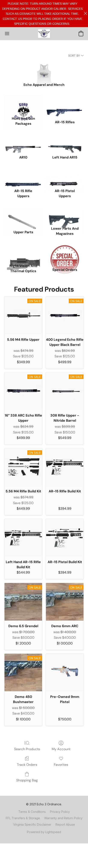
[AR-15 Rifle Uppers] (23, 177)
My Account (61, 749)
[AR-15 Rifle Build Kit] (65, 467)
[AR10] (23, 142)
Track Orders (27, 764)
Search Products (27, 749)
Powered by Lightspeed (44, 832)
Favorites (61, 764)
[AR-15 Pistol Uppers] (65, 177)
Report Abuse (65, 824)
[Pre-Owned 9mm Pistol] (65, 672)
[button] (44, 33)
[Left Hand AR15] (65, 142)
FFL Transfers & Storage (23, 818)
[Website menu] (7, 34)
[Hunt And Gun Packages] (23, 104)
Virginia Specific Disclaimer (32, 824)
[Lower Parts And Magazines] (65, 214)
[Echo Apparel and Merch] (44, 69)
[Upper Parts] (23, 214)
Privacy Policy (60, 811)
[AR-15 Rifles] (65, 104)
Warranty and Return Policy (63, 818)
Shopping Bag (27, 780)
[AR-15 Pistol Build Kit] (65, 537)
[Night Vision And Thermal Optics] (23, 252)
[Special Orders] (65, 252)
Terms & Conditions (32, 811)
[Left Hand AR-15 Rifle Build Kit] (23, 537)
